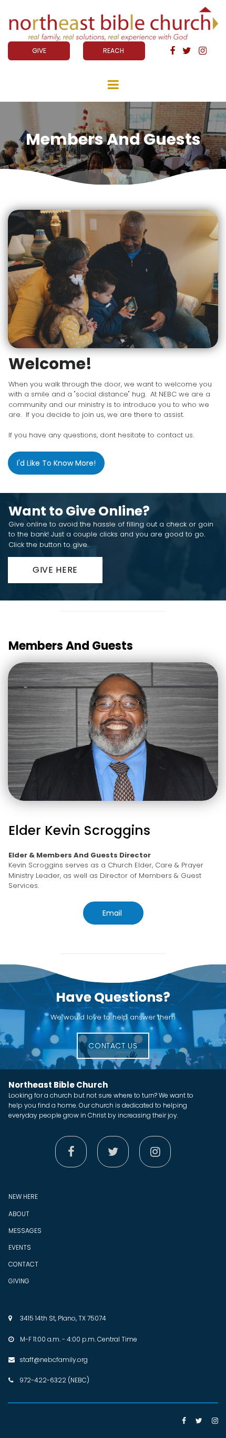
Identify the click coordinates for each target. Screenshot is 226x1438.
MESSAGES (25, 1230)
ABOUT (18, 1213)
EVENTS (19, 1247)
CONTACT (23, 1264)
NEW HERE (23, 1196)
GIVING (18, 1280)
